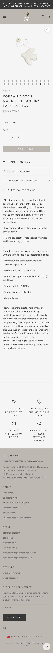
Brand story (8, 492)
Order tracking (10, 547)
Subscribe (14, 617)
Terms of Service (11, 507)
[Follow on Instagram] (4, 628)
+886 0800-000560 (28, 467)
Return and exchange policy (16, 502)
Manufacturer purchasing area (17, 557)
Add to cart (26, 149)
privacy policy (9, 512)
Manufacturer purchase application (19, 552)
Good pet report (10, 577)
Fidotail (8, 91)
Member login (9, 542)
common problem (11, 532)
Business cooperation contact (17, 517)
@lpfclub (29, 474)
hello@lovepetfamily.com (25, 470)
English (39, 637)
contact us (8, 537)
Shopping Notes (10, 497)
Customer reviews (11, 572)
